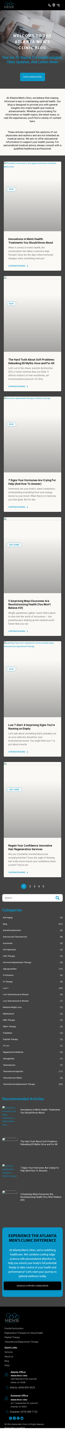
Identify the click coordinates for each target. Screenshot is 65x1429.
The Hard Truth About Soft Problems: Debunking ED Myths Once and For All (38, 1143)
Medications (8, 1013)
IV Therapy (8, 981)
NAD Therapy (9, 1020)
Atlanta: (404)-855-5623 (22, 1387)
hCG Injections (9, 949)
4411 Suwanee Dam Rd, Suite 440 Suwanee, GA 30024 (24, 1403)
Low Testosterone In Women (16, 994)
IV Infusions (8, 975)
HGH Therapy (9, 956)
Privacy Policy (10, 1428)
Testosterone (9, 1065)
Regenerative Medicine (13, 1052)
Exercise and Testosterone (15, 937)
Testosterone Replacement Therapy (19, 1084)
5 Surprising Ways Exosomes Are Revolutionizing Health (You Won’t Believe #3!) (29, 604)
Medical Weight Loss (12, 1007)
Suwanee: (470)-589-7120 (23, 1411)
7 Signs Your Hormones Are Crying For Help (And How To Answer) (39, 1169)
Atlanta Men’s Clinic (19, 1424)
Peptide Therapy (10, 1039)
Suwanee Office (19, 1395)
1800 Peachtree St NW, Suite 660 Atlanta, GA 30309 (24, 1379)
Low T (5, 988)
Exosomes (7, 943)
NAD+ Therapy (9, 1026)
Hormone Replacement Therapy (17, 962)
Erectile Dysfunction (12, 930)
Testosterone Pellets (12, 1078)
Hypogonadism (10, 969)
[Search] (57, 898)
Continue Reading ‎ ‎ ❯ (18, 266)
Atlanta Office (18, 1372)
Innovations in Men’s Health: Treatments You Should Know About (40, 1111)
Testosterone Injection (13, 1071)
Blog (5, 924)
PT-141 (6, 1046)
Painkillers (7, 1033)
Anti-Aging (8, 917)
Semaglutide (8, 1058)
